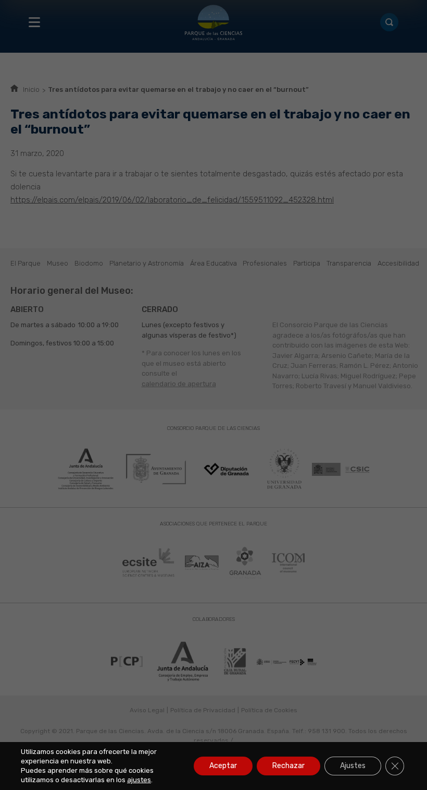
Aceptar (223, 765)
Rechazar (288, 765)
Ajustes (353, 765)
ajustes (139, 780)
